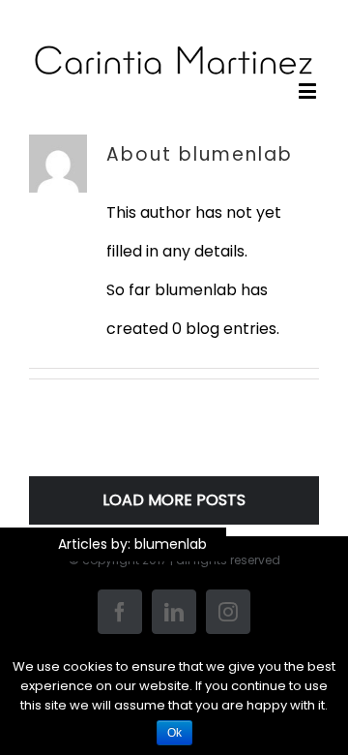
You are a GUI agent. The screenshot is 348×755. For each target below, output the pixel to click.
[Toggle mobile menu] (309, 90)
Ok (174, 733)
